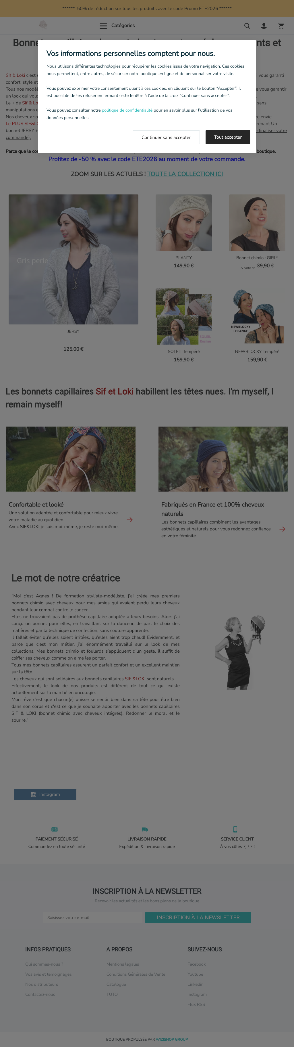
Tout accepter (228, 137)
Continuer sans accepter (166, 137)
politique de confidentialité (127, 110)
